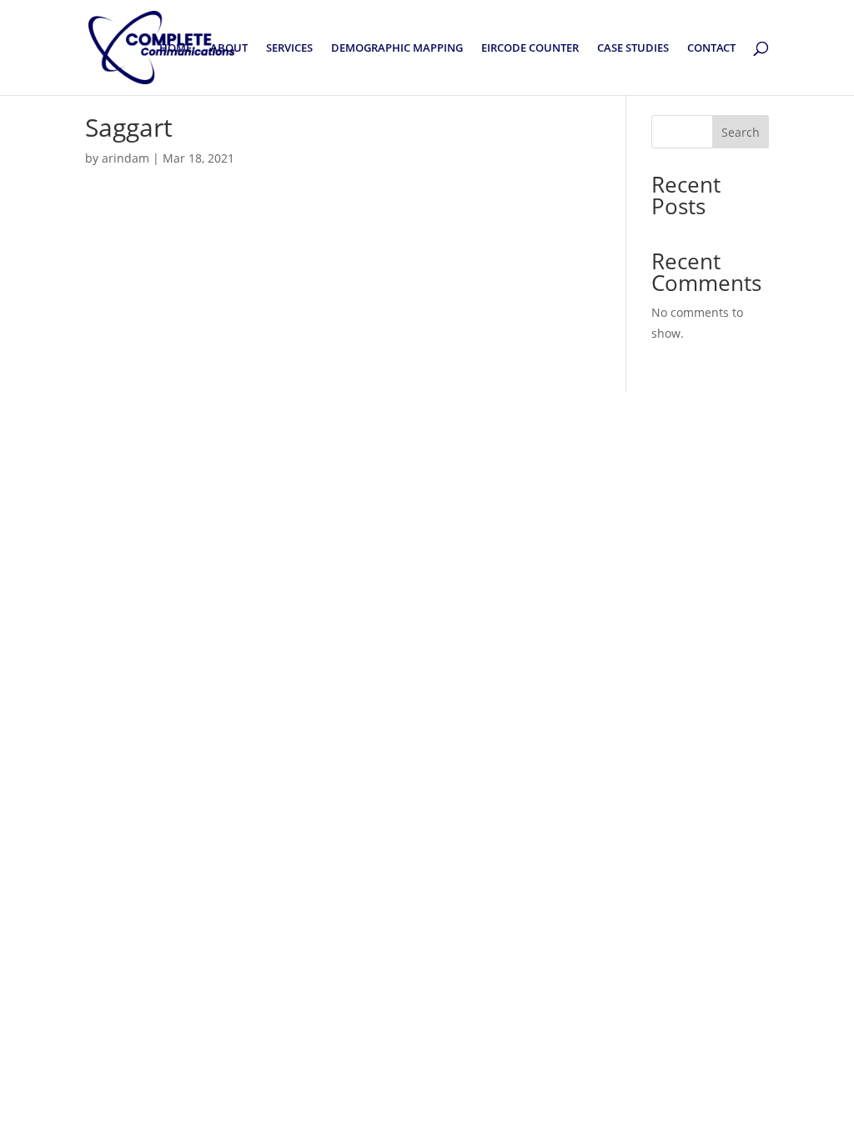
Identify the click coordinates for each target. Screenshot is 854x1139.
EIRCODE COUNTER (530, 48)
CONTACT (711, 48)
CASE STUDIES (633, 48)
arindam (125, 158)
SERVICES (289, 48)
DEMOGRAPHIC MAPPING (397, 48)
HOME (175, 48)
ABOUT (229, 48)
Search (740, 132)
